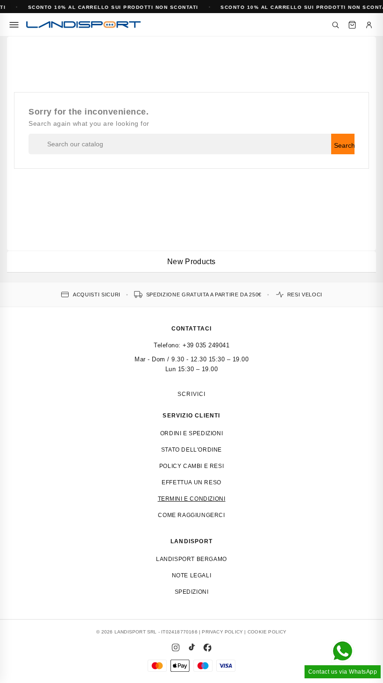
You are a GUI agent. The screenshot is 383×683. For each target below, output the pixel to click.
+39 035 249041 (206, 345)
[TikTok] (191, 647)
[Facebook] (207, 647)
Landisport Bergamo (191, 559)
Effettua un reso (191, 482)
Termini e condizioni (192, 499)
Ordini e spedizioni (191, 433)
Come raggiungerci (191, 515)
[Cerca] (335, 24)
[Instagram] (175, 647)
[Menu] (14, 24)
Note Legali (192, 575)
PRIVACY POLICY (222, 631)
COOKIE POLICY (267, 631)
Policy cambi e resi (191, 466)
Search (344, 145)
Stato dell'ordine (191, 449)
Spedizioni (192, 592)
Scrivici (191, 394)
